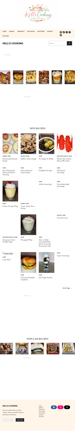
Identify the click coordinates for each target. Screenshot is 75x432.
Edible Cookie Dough (28, 159)
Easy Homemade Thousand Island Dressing (9, 172)
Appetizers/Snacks (62, 156)
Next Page (67, 288)
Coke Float (7, 260)
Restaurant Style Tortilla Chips (9, 241)
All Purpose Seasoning (61, 171)
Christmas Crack (53, 352)
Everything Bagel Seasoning (63, 185)
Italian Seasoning (45, 184)
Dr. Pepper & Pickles (46, 159)
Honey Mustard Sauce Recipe (26, 171)
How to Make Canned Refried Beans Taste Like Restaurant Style (45, 243)
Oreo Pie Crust (62, 218)
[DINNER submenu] (14, 31)
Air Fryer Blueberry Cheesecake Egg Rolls (22, 350)
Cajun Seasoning (63, 256)
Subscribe (20, 420)
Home (9, 156)
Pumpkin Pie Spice (45, 170)
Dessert (23, 156)
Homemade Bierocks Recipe (10, 160)
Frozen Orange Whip (10, 206)
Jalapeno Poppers (68, 352)
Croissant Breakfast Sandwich (28, 279)
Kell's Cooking (13, 43)
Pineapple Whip (26, 240)
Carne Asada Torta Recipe (28, 207)
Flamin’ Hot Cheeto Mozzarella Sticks (64, 160)
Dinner (5, 156)
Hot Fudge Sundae (45, 278)
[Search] (69, 43)
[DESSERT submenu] (53, 31)
